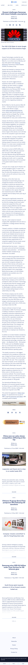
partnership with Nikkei (16, 396)
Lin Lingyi (14, 648)
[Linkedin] (16, 25)
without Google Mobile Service (14, 110)
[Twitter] (13, 25)
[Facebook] (10, 25)
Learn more (3, 659)
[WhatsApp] (20, 25)
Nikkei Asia (14, 18)
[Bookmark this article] (24, 22)
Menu (14, 663)
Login (23, 663)
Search (4, 663)
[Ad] (14, 422)
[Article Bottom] (14, 403)
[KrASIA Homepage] (14, 2)
